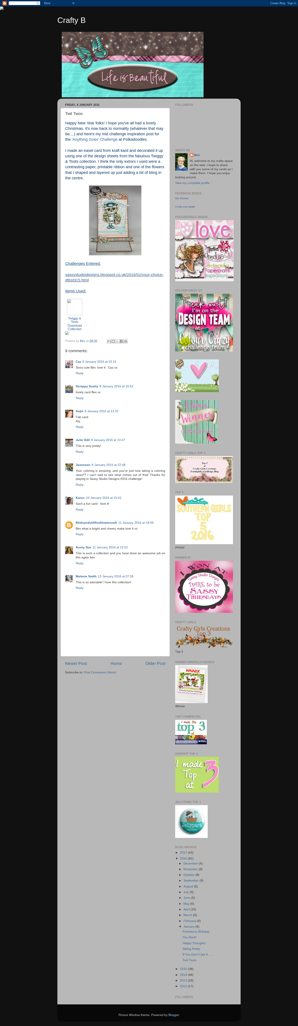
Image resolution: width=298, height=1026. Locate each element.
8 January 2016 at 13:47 (108, 440)
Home (116, 663)
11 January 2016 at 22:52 (110, 547)
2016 (184, 858)
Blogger (173, 1015)
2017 (184, 852)
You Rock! (190, 937)
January (189, 926)
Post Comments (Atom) (100, 672)
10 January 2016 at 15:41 (104, 497)
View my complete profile (192, 183)
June (187, 897)
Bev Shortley (182, 198)
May (186, 903)
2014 (184, 974)
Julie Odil (83, 440)
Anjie (79, 411)
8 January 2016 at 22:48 (108, 465)
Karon (80, 497)
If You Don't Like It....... (198, 954)
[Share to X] (117, 341)
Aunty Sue (83, 547)
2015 (184, 969)
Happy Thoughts (194, 943)
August (188, 886)
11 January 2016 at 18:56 (136, 522)
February (190, 921)
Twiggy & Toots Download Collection (75, 324)
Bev (197, 155)
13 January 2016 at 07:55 (116, 576)
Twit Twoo (189, 960)
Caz (78, 361)
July (186, 892)
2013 (184, 980)
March (188, 915)
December (191, 863)
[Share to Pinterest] (125, 341)
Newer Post (76, 663)
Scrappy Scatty (87, 386)
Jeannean (83, 465)
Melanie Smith (86, 576)
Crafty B (71, 20)
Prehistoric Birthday (196, 931)
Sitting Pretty (191, 949)
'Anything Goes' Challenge (95, 139)
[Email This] (109, 341)
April (186, 909)
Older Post (155, 663)
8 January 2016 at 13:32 (101, 411)
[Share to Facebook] (121, 341)
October (189, 875)
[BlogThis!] (113, 341)
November (191, 869)
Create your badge (185, 206)
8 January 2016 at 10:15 (99, 361)
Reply (80, 373)
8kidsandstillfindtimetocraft (96, 522)
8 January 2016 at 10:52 (116, 386)
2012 (184, 986)
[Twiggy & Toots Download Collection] (74, 314)
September (191, 880)
